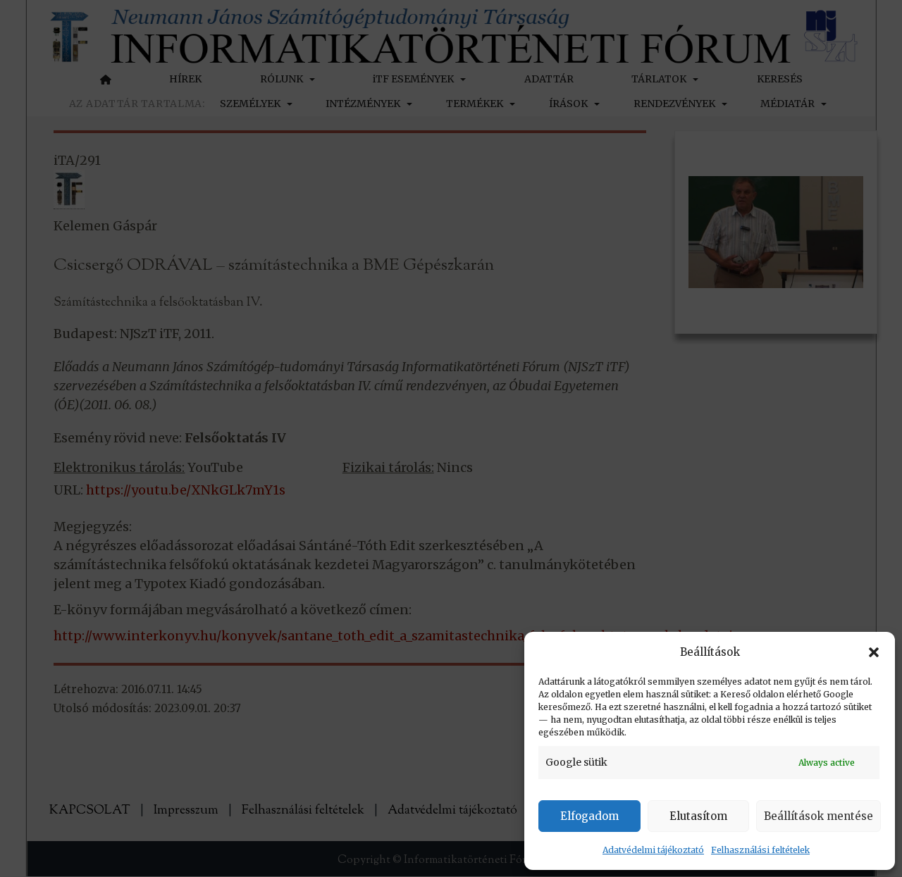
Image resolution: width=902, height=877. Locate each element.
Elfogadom (589, 816)
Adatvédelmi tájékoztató (653, 850)
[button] (874, 652)
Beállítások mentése (818, 816)
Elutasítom (698, 816)
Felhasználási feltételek (760, 850)
